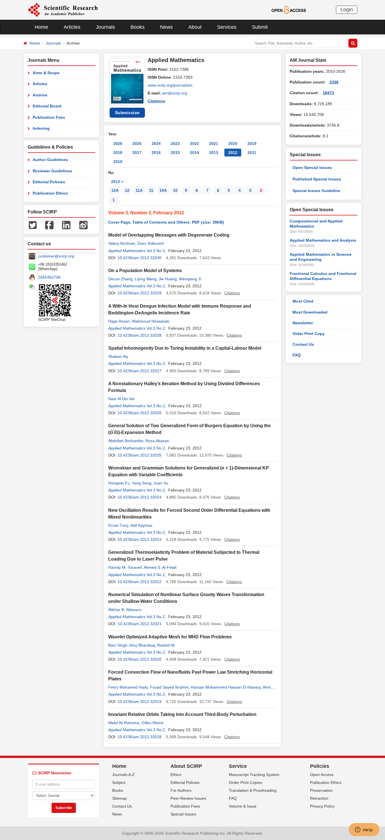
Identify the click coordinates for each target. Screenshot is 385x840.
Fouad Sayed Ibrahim (169, 687)
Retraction (319, 798)
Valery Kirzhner (121, 243)
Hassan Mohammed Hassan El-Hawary (226, 687)
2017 (136, 152)
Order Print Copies (245, 782)
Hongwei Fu (119, 483)
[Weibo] (83, 224)
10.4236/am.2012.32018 (139, 737)
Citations (156, 101)
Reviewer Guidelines (52, 171)
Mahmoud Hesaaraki (150, 321)
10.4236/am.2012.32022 (139, 581)
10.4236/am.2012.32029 (139, 293)
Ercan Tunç (118, 525)
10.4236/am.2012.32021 (139, 623)
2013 (213, 152)
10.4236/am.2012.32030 (139, 257)
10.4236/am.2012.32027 (139, 371)
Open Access (321, 774)
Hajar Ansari (119, 321)
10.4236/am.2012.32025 (139, 455)
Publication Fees (49, 117)
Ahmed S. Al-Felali (160, 567)
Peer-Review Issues (188, 798)
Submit (260, 27)
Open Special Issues (312, 167)
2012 (232, 152)
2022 (194, 143)
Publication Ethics (50, 193)
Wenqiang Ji (190, 279)
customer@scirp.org (56, 256)
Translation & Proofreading (252, 790)
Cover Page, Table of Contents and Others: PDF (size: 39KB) (166, 222)
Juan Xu (161, 483)
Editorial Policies (49, 182)
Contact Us (303, 344)
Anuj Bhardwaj (142, 645)
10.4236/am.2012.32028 (139, 335)
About (195, 27)
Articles (72, 27)
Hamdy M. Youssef (125, 567)
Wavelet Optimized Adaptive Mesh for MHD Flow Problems (170, 636)
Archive (40, 95)
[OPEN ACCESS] (288, 9)
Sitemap (119, 798)
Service (238, 766)
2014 (194, 152)
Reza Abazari (157, 440)
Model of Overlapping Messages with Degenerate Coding (168, 235)
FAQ (297, 355)
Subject (118, 782)
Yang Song (141, 483)
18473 (328, 93)
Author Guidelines (50, 159)
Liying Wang (145, 279)
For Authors (181, 790)
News (166, 27)
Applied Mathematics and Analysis (323, 240)
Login (346, 9)
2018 (117, 152)
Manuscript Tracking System (254, 774)
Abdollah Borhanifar (125, 440)
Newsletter (303, 323)
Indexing (41, 128)
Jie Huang (168, 279)
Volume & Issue (242, 806)
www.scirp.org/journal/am (170, 85)
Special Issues (183, 814)
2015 (175, 152)
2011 (251, 152)
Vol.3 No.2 (156, 250)
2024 (156, 143)
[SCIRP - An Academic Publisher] (63, 9)
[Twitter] (33, 224)
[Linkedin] (66, 224)
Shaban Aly (118, 356)
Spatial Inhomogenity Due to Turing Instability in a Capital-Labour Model (184, 348)
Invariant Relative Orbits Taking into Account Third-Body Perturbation (182, 714)
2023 (175, 143)
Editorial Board (47, 106)
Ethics (176, 774)
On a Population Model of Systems (145, 270)
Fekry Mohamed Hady (128, 687)
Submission (127, 112)
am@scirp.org (174, 93)
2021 (213, 143)
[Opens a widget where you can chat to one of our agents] (363, 830)
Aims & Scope (46, 72)
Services (226, 27)
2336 (333, 82)
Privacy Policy (322, 806)
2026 (117, 143)
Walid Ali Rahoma (123, 722)
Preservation (321, 790)
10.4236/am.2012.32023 (139, 539)
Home (41, 27)
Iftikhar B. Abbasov (124, 609)
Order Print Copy (309, 333)
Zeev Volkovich (150, 243)
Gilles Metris (152, 722)
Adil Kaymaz (141, 525)
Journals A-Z (123, 774)
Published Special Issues (317, 179)
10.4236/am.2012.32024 (139, 497)
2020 (232, 143)
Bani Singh (117, 645)
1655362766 (49, 277)
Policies (319, 766)
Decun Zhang (120, 279)
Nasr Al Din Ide (121, 398)
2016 (156, 152)
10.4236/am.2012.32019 (139, 701)
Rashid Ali (166, 645)
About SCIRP (186, 766)
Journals (105, 27)
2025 (136, 143)
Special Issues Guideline (316, 190)
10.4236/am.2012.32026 (139, 413)
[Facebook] (49, 224)
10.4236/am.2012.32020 (139, 659)
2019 (251, 143)
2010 (117, 161)
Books (137, 27)
